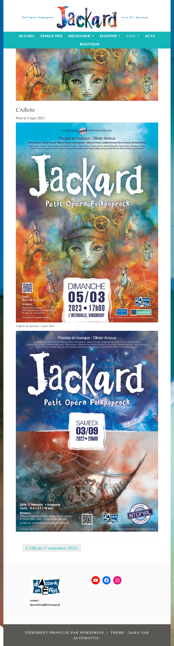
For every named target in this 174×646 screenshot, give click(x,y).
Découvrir (79, 36)
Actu (150, 36)
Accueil (27, 36)
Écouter (108, 36)
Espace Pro (52, 36)
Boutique (89, 44)
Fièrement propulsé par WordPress (64, 632)
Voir (131, 36)
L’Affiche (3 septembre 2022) (52, 548)
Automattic (86, 638)
